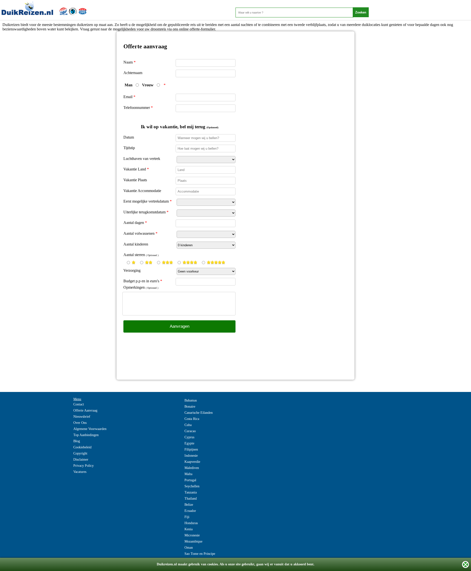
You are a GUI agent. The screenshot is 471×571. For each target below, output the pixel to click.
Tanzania (190, 492)
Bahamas (190, 400)
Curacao (190, 431)
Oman (188, 547)
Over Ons (80, 423)
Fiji (186, 517)
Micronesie (192, 535)
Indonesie (191, 455)
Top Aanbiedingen (86, 435)
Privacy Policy (83, 465)
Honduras (191, 523)
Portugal (190, 480)
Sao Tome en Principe (199, 554)
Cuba (188, 425)
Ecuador (190, 511)
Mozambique (193, 541)
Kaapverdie (192, 462)
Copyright (80, 453)
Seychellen (191, 486)
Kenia (188, 529)
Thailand (190, 498)
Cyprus (189, 437)
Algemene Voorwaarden (89, 429)
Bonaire (189, 406)
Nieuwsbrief (81, 416)
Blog (76, 441)
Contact (78, 404)
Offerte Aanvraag (85, 410)
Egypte (189, 443)
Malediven (191, 468)
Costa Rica (191, 419)
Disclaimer (80, 459)
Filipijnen (191, 449)
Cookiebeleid (82, 447)
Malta (188, 474)
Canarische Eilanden (198, 413)
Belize (188, 504)
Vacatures (79, 472)
